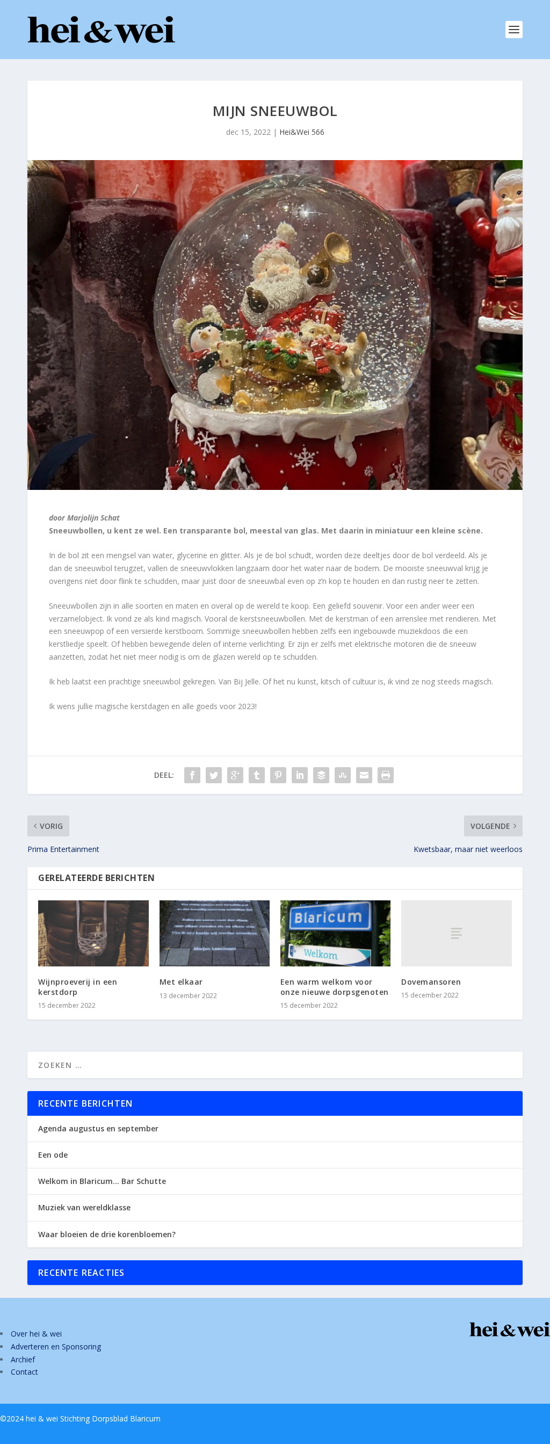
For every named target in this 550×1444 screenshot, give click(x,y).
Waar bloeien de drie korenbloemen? (107, 1234)
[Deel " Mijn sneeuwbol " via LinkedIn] (299, 775)
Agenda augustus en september (98, 1128)
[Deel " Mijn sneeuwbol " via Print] (385, 775)
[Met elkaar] (215, 933)
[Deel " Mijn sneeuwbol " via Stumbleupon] (342, 775)
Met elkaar (181, 982)
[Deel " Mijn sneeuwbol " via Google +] (235, 775)
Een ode (53, 1155)
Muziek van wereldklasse (84, 1207)
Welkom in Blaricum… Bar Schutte (102, 1181)
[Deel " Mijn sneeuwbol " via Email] (364, 775)
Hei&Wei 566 (301, 132)
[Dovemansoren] (456, 933)
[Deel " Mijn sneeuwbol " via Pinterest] (278, 775)
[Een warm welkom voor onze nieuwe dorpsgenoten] (335, 933)
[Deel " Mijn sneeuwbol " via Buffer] (321, 775)
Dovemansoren (431, 982)
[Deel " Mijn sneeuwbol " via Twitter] (214, 775)
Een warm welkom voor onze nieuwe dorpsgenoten (334, 987)
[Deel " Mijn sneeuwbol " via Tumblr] (256, 775)
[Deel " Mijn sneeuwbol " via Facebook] (192, 775)
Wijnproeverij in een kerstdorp (77, 987)
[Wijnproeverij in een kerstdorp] (93, 933)
